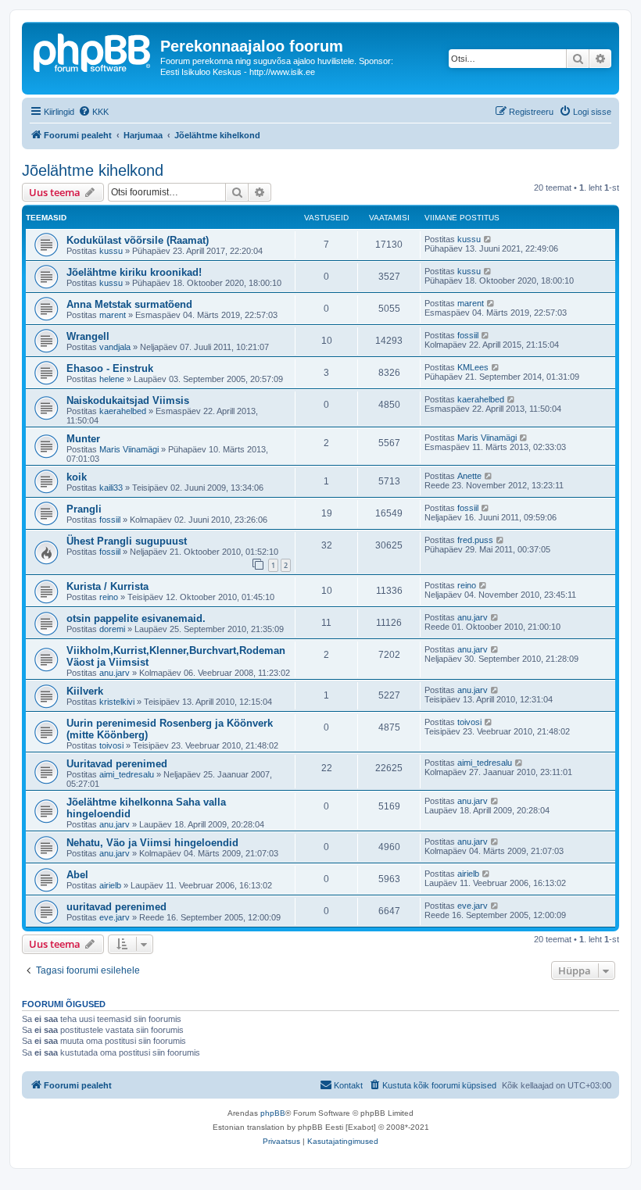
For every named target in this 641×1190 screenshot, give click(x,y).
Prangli (84, 509)
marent (112, 315)
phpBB (272, 1113)
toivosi (111, 745)
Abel (77, 875)
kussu (111, 251)
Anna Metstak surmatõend (129, 304)
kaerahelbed (122, 411)
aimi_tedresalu (126, 774)
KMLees (473, 367)
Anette (469, 476)
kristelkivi (116, 701)
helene (111, 379)
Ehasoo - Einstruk (109, 368)
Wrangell (87, 336)
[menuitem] (93, 111)
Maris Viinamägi (129, 449)
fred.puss (475, 540)
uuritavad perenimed (116, 907)
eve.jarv (114, 917)
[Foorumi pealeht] (93, 51)
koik (76, 477)
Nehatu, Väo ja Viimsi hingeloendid (152, 843)
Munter (83, 439)
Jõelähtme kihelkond (92, 170)
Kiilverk (84, 691)
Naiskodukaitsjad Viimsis (127, 400)
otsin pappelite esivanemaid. (136, 618)
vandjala (115, 347)
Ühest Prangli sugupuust (126, 541)
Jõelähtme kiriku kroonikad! (134, 272)
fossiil (467, 335)
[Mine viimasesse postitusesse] (488, 239)
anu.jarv (472, 617)
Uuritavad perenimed (116, 764)
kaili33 (111, 487)
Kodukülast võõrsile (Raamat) (137, 240)
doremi (112, 629)
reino (108, 597)
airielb (110, 885)
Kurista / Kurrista (107, 586)
